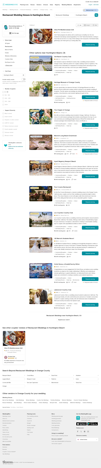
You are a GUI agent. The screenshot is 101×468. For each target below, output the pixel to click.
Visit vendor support (57, 443)
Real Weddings (55, 427)
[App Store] (81, 425)
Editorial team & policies (9, 420)
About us (5, 418)
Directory (5, 447)
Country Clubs (9, 59)
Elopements (77, 5)
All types (7, 43)
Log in (90, 4)
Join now (95, 4)
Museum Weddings (7, 402)
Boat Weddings (18, 402)
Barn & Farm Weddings (8, 400)
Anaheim (78, 375)
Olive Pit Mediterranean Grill (64, 30)
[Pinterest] (84, 431)
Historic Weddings (43, 402)
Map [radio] (96, 25)
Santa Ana (78, 382)
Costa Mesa (30, 375)
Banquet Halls (53, 402)
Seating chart (30, 427)
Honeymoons (55, 430)
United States (83, 439)
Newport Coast (31, 379)
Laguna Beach (6, 379)
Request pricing (90, 44)
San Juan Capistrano (32, 382)
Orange (5, 386)
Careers (5, 425)
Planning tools (24, 5)
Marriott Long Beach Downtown (65, 136)
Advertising (5, 430)
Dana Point (54, 375)
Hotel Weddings (20, 400)
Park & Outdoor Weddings (30, 402)
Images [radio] (88, 25)
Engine (29, 430)
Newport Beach (7, 375)
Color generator (56, 425)
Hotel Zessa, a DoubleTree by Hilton (67, 264)
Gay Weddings (6, 454)
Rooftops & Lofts (10, 62)
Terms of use (6, 432)
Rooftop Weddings (55, 400)
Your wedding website (32, 416)
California (35, 9)
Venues (32, 5)
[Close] (24, 25)
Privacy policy (6, 434)
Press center (6, 427)
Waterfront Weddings (75, 402)
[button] (23, 75)
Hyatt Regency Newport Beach (65, 161)
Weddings (5, 9)
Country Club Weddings (43, 400)
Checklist (29, 418)
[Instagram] (88, 431)
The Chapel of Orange (62, 110)
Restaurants (8, 46)
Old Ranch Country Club (62, 57)
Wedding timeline (56, 423)
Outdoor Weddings (87, 402)
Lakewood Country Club (62, 290)
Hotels (7, 53)
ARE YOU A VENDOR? (92, 1)
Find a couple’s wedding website (60, 435)
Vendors (39, 5)
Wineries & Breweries (11, 56)
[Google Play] (92, 425)
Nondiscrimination (7, 423)
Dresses (45, 5)
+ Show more (8, 65)
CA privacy (5, 439)
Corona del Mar (7, 382)
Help (28, 434)
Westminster (54, 382)
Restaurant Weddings (25, 9)
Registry (57, 5)
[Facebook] (77, 431)
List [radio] (80, 25)
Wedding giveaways (57, 420)
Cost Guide (30, 432)
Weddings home (7, 416)
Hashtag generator (56, 418)
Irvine (77, 379)
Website (67, 5)
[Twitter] (81, 431)
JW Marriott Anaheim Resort (64, 238)
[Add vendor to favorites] (50, 31)
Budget (29, 423)
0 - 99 (6, 92)
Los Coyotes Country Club (63, 213)
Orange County (44, 9)
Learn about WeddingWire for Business (61, 441)
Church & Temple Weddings (81, 400)
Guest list (29, 420)
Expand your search (64, 320)
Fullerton (53, 379)
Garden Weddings (63, 402)
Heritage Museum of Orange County (67, 82)
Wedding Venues (14, 9)
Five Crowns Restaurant (62, 187)
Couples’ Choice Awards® (9, 451)
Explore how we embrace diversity (15, 147)
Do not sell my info (7, 436)
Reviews (5, 449)
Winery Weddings (30, 400)
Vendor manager (31, 425)
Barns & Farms (9, 49)
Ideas (51, 5)
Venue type (8, 40)
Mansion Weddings (67, 400)
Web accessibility (7, 441)
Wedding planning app (57, 416)
